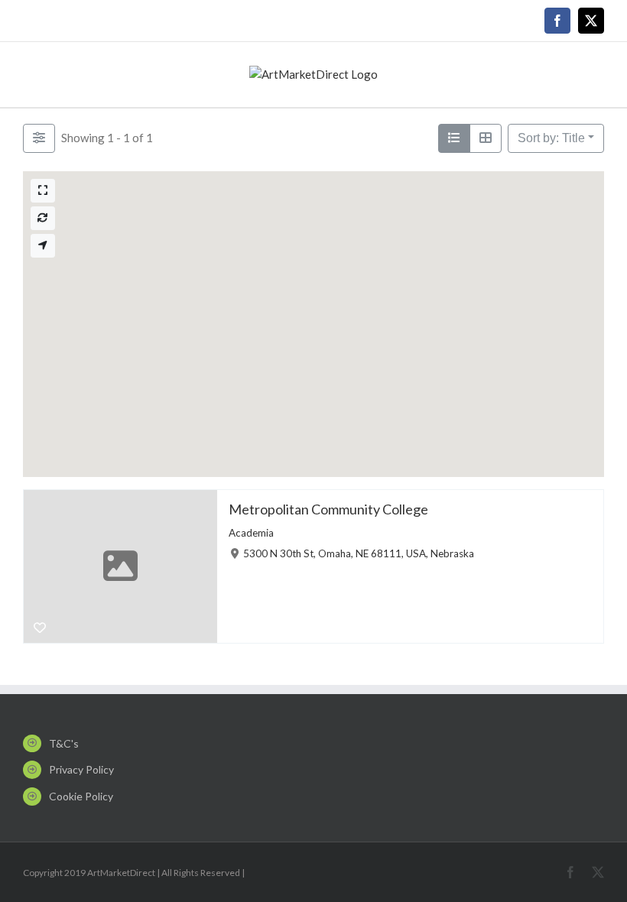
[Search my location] (43, 246)
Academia (251, 532)
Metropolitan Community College (328, 509)
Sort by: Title (551, 137)
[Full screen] (43, 191)
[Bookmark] (40, 628)
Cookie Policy (81, 796)
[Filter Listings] (39, 138)
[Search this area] (43, 218)
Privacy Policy (81, 769)
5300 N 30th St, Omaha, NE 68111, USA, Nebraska (358, 553)
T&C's (64, 743)
